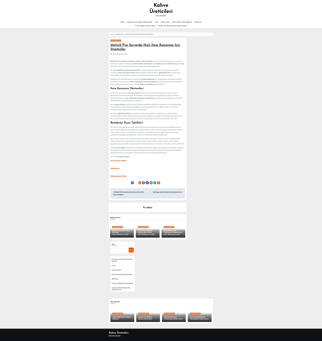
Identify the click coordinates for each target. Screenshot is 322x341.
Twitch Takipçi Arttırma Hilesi (145, 26)
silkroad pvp (114, 168)
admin (114, 54)
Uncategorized (115, 40)
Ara (113, 244)
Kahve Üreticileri (118, 333)
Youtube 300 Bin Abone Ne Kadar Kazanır (172, 26)
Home (122, 22)
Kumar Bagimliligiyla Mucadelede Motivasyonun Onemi (199, 318)
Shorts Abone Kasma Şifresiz (182, 22)
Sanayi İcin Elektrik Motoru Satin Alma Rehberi (145, 232)
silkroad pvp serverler (118, 176)
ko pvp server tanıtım (118, 160)
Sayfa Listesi (165, 22)
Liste (156, 22)
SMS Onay (198, 22)
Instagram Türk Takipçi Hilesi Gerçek (139, 22)
